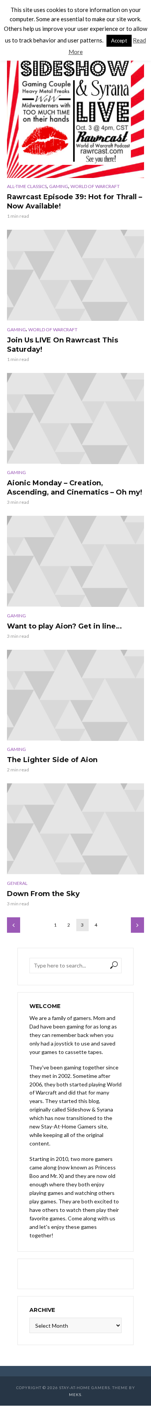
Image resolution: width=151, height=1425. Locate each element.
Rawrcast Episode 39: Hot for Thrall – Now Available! (74, 201)
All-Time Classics (27, 186)
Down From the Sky (43, 894)
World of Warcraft (95, 186)
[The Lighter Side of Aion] (75, 695)
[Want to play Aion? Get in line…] (75, 561)
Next (137, 925)
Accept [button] (119, 40)
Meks (75, 1394)
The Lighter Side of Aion (52, 760)
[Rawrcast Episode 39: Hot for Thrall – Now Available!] (75, 109)
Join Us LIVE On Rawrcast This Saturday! (62, 345)
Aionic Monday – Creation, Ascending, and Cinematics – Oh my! (74, 487)
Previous (13, 925)
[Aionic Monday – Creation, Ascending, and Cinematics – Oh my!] (75, 418)
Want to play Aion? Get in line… (64, 626)
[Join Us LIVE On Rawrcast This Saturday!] (75, 275)
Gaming (58, 186)
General (17, 883)
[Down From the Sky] (75, 828)
